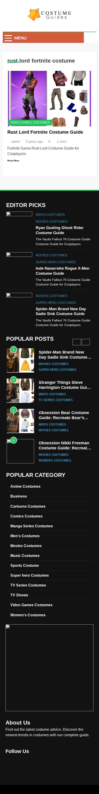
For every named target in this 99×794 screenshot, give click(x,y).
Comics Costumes (26, 516)
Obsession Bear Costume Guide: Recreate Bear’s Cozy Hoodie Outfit (64, 417)
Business (18, 496)
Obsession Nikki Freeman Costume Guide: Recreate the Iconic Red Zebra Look (64, 448)
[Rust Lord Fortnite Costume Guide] (49, 99)
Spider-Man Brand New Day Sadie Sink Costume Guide (63, 357)
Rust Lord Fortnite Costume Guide (45, 132)
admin (15, 141)
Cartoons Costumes (28, 506)
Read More (13, 160)
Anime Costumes (25, 486)
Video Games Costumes (30, 122)
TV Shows (19, 595)
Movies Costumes (51, 221)
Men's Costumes (50, 214)
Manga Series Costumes (31, 526)
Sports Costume (24, 565)
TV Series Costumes (56, 400)
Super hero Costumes (56, 262)
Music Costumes (25, 555)
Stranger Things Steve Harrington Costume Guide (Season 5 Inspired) (65, 387)
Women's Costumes (55, 460)
